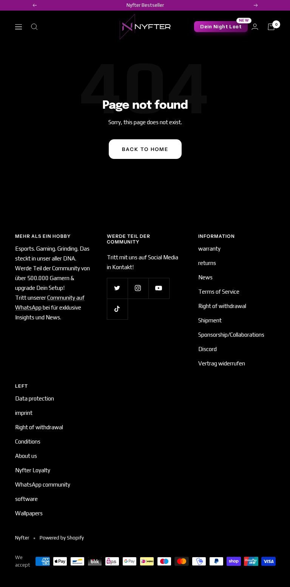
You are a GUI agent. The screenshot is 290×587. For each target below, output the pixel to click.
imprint (23, 413)
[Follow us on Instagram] (138, 288)
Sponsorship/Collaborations (231, 334)
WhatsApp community (42, 484)
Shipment (210, 320)
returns (207, 263)
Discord (207, 349)
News (205, 277)
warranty (209, 248)
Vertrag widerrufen (221, 363)
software (26, 499)
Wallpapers (29, 513)
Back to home (145, 149)
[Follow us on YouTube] (158, 288)
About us (26, 456)
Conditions (27, 441)
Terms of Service (218, 291)
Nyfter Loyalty (32, 470)
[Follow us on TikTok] (117, 309)
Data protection (34, 398)
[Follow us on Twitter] (117, 288)
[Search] (34, 26)
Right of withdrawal (222, 306)
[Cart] (271, 26)
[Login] (254, 26)
